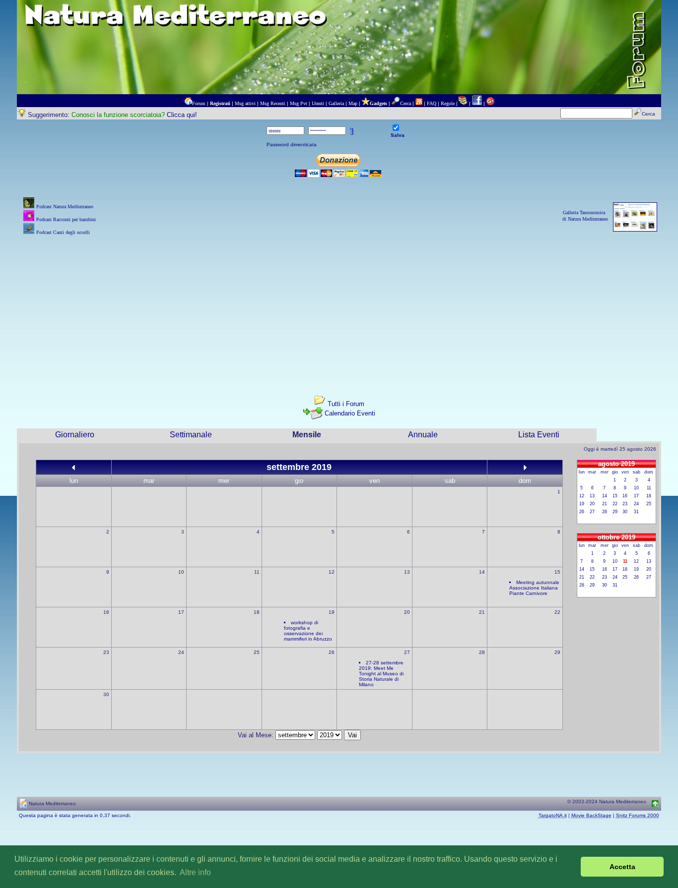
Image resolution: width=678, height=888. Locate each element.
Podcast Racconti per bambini (66, 219)
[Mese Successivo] (525, 467)
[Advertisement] (339, 306)
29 (557, 652)
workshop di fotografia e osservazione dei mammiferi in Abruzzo (308, 631)
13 (407, 572)
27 (407, 652)
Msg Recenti (272, 103)
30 (106, 694)
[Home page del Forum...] (188, 103)
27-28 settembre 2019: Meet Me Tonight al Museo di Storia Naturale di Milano (381, 673)
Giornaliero (74, 434)
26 (332, 652)
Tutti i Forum (346, 404)
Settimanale (191, 434)
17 (181, 612)
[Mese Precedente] (73, 467)
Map (352, 103)
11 (257, 572)
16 (106, 612)
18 (257, 612)
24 (181, 652)
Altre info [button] (195, 872)
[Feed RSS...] (418, 103)
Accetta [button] (622, 867)
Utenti (318, 103)
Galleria (336, 103)
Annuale (423, 434)
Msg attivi (245, 103)
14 (482, 572)
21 (482, 612)
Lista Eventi (538, 434)
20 (407, 612)
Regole (448, 103)
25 (257, 652)
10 (181, 572)
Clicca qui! (182, 114)
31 (636, 511)
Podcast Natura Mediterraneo (64, 206)
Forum (198, 103)
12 (332, 572)
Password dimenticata (292, 144)
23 (106, 652)
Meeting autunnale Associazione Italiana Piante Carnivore (534, 588)
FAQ (431, 103)
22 (557, 612)
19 (332, 612)
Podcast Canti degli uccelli (63, 232)
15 (557, 572)
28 (482, 652)
